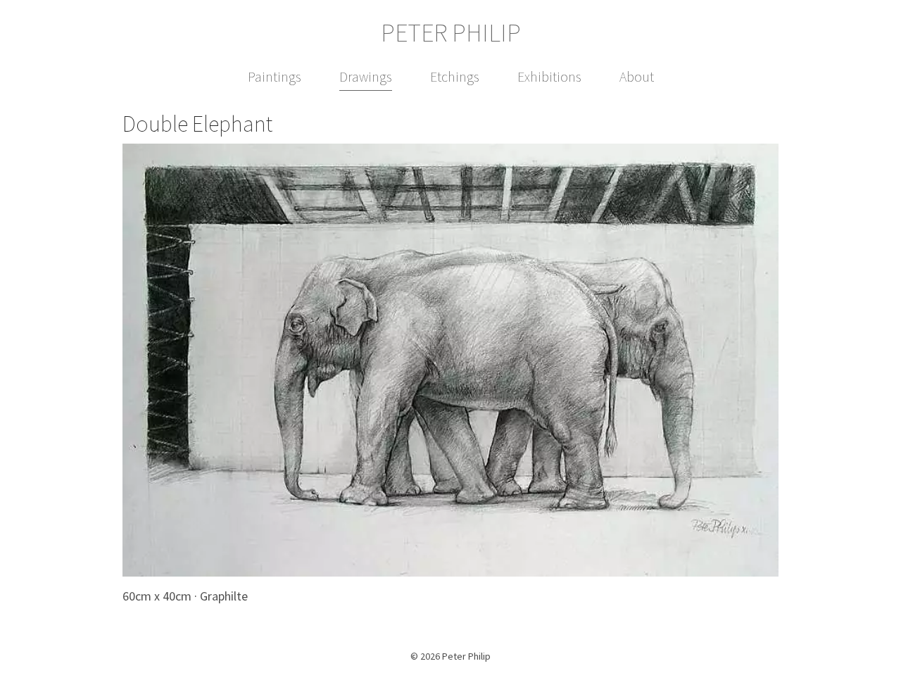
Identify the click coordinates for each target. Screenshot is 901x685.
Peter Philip (451, 33)
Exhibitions (549, 76)
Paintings (274, 76)
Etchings (454, 76)
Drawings (365, 76)
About (636, 76)
